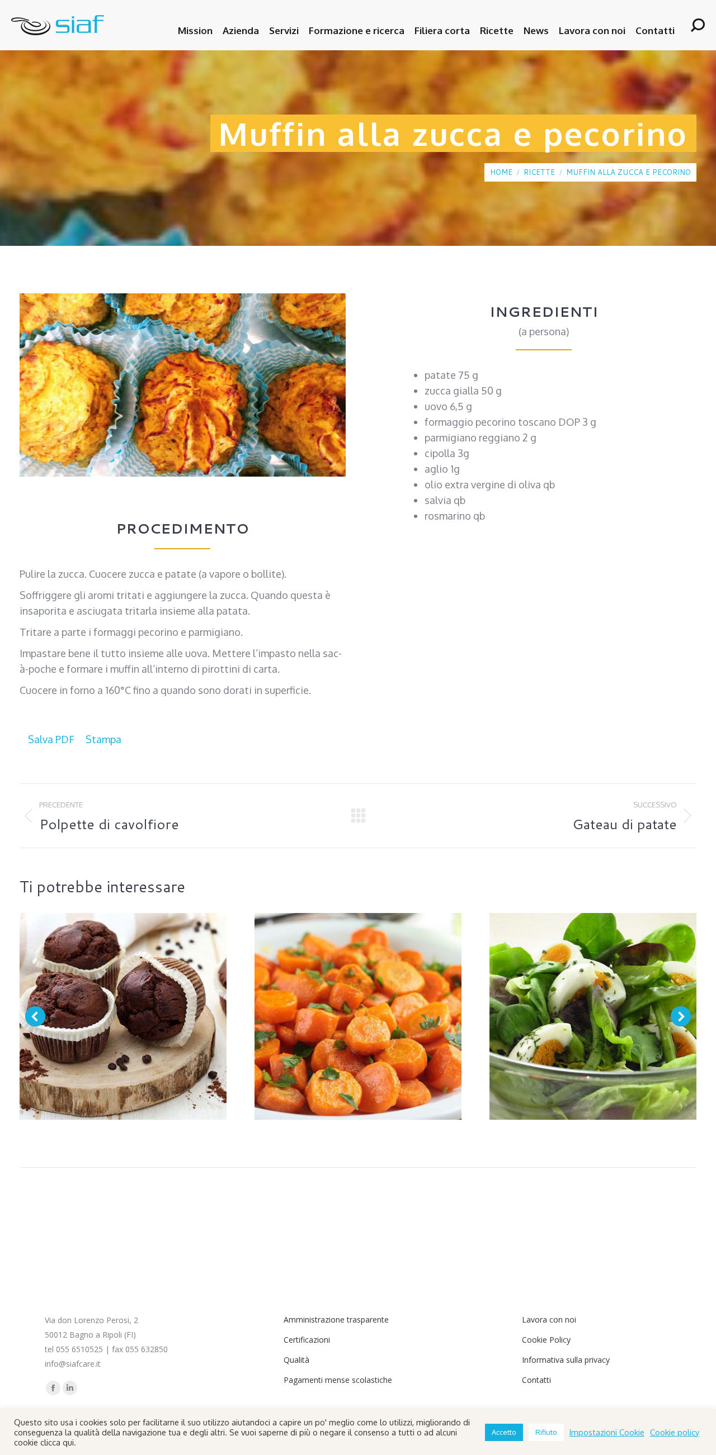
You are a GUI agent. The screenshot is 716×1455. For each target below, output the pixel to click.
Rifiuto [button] (546, 1432)
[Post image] (123, 1016)
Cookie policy (674, 1432)
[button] (35, 1016)
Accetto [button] (504, 1432)
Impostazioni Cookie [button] (606, 1432)
